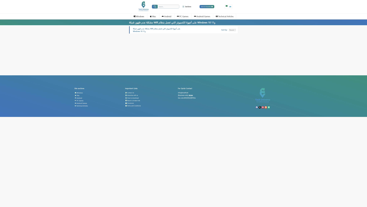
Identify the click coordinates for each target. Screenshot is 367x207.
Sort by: (224, 30)
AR (228, 6)
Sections (188, 6)
